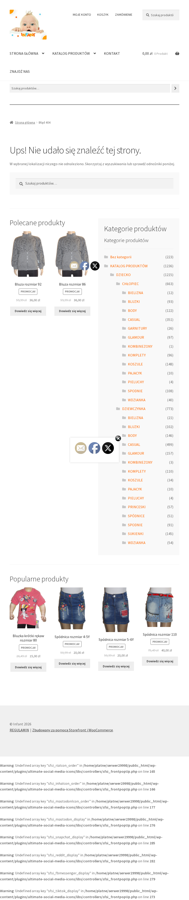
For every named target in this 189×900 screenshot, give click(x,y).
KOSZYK (103, 14)
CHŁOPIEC (130, 283)
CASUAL (134, 319)
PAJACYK (135, 373)
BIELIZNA (135, 292)
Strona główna (25, 122)
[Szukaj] (175, 88)
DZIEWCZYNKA (133, 408)
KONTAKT (112, 53)
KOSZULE (135, 364)
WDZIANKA (136, 400)
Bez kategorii (120, 257)
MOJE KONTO (82, 14)
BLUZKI (134, 301)
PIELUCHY (136, 382)
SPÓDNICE (136, 516)
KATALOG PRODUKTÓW (71, 53)
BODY (132, 310)
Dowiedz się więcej (28, 311)
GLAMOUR (136, 337)
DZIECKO (123, 274)
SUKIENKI (136, 533)
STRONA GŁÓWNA (24, 53)
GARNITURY (137, 328)
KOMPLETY (137, 355)
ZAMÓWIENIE (123, 14)
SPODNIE (135, 391)
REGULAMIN (19, 730)
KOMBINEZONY (140, 346)
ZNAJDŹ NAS (20, 71)
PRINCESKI (137, 507)
